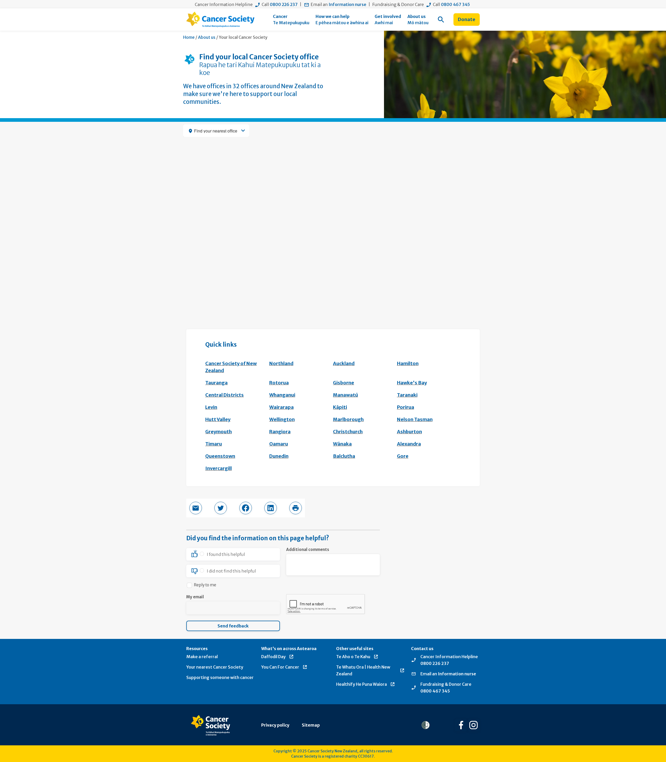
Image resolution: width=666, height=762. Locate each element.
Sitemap (311, 725)
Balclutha (344, 456)
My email (195, 596)
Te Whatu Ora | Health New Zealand (363, 670)
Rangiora (280, 432)
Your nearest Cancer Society (214, 667)
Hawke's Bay (412, 383)
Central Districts (224, 395)
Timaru (213, 444)
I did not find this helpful (231, 571)
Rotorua (279, 383)
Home (189, 37)
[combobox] (216, 130)
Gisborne (343, 383)
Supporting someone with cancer (220, 677)
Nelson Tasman (415, 419)
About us (206, 37)
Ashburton (409, 432)
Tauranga (216, 383)
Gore (402, 456)
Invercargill (218, 468)
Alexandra (409, 444)
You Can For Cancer (280, 667)
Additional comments (307, 549)
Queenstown (220, 456)
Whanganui (282, 395)
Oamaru (278, 444)
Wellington (282, 419)
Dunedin (279, 456)
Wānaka (342, 444)
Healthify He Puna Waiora (361, 684)
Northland (281, 363)
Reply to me (205, 584)
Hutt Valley (217, 419)
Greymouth (218, 432)
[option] (233, 554)
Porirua (405, 407)
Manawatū (345, 395)
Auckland (344, 363)
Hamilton (408, 363)
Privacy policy (275, 725)
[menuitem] (291, 19)
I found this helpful (226, 554)
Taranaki (407, 395)
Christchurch (348, 432)
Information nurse (347, 4)
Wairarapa (281, 407)
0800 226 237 (284, 4)
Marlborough (348, 419)
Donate (466, 19)
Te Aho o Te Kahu (353, 656)
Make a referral (202, 656)
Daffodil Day (273, 656)
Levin (211, 407)
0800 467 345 (455, 4)
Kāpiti (340, 407)
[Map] (333, 219)
